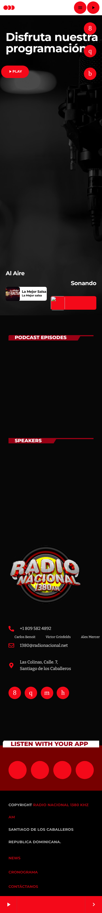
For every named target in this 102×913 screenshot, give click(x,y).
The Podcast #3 (54, 364)
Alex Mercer (49, 517)
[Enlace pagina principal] (9, 7)
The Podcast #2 (54, 389)
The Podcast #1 (53, 414)
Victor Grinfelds (54, 492)
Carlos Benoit (51, 467)
